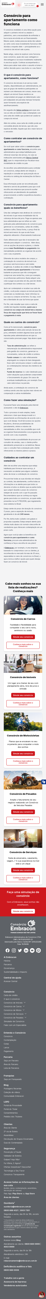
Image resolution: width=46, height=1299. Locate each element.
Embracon (24, 408)
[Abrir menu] (42, 4)
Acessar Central (10, 981)
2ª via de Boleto (11, 1131)
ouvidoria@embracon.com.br (17, 1206)
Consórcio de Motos (12, 1010)
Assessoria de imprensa (15, 1282)
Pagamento (9, 1051)
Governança (9, 968)
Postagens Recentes (12, 1088)
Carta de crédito (11, 995)
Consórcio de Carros (13, 1006)
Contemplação (10, 1040)
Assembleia (8, 1135)
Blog (18, 1240)
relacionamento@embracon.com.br (20, 1261)
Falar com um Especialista (15, 1025)
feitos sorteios (22, 110)
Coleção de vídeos (12, 1092)
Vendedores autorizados (15, 1285)
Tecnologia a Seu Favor (14, 1171)
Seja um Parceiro (11, 1060)
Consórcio (8, 1036)
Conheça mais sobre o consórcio (23, 645)
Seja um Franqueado (13, 1079)
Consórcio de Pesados (13, 1017)
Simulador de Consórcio (14, 1021)
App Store (30, 1193)
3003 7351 (25, 1210)
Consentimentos (11, 1113)
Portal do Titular (10, 1109)
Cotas (6, 1044)
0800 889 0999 (32, 1244)
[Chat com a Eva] (41, 1295)
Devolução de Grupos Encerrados (18, 1139)
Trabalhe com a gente (14, 1278)
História (7, 961)
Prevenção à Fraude (12, 1152)
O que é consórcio (12, 999)
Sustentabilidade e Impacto (15, 972)
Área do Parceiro (11, 1064)
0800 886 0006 (11, 1270)
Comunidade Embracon (14, 1096)
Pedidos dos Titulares (13, 1116)
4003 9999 (9, 1247)
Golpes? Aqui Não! (12, 1159)
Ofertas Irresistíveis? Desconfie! (17, 1167)
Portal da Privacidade (13, 1105)
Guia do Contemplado (13, 1143)
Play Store (17, 1193)
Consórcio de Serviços (13, 1014)
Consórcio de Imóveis (13, 1003)
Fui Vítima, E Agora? (12, 1163)
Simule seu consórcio (23, 637)
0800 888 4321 (11, 1210)
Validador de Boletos (13, 1156)
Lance (6, 1047)
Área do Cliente (10, 1128)
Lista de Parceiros (11, 1068)
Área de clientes (11, 1197)
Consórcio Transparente (14, 1174)
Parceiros (8, 964)
